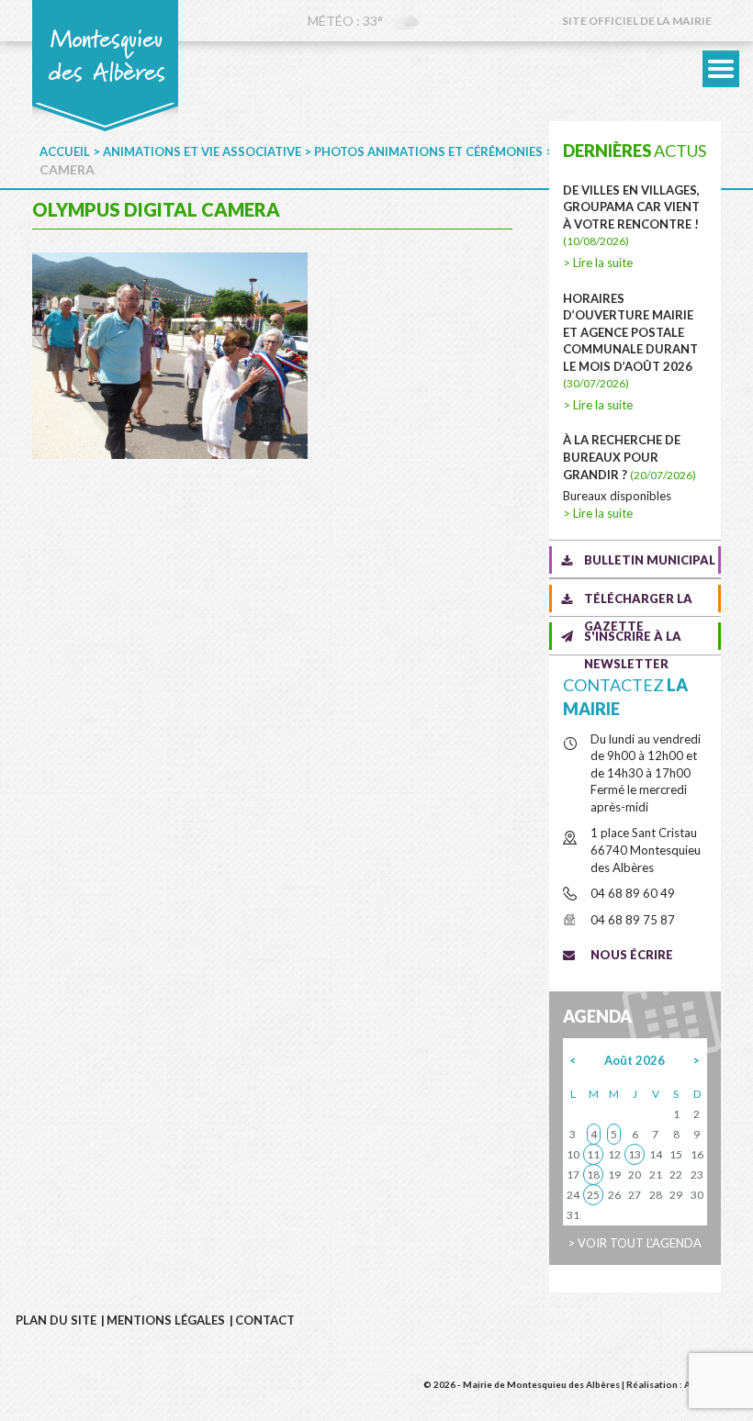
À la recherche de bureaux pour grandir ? (629, 456)
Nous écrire (631, 954)
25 (593, 1195)
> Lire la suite (598, 262)
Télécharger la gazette (638, 601)
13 (634, 1154)
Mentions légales (166, 1320)
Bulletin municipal (649, 560)
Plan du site (56, 1320)
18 (593, 1174)
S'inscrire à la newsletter (632, 639)
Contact (265, 1320)
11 (593, 1154)
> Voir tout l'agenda (635, 1243)
